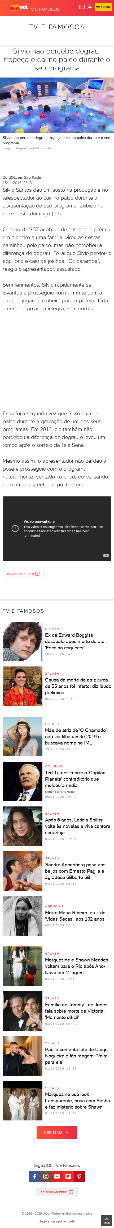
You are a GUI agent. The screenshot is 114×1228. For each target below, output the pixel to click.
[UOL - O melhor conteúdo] (19, 8)
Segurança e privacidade (57, 1221)
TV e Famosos (57, 27)
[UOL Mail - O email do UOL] (82, 7)
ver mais (53, 1132)
